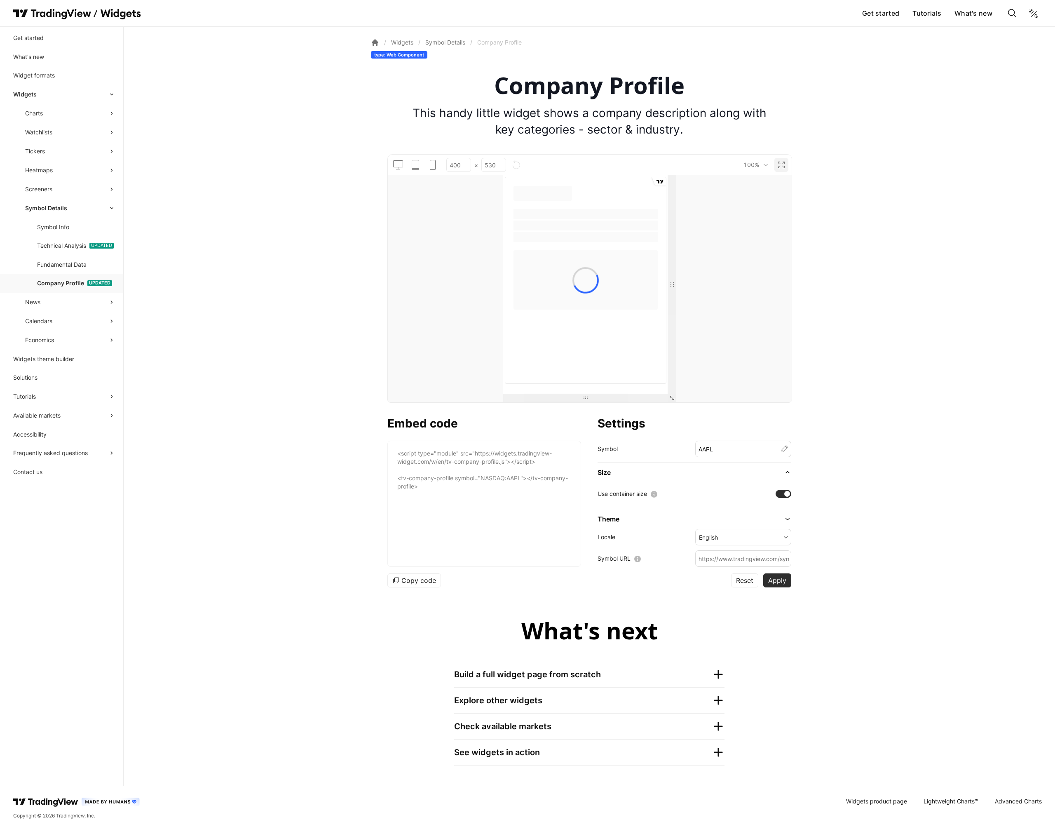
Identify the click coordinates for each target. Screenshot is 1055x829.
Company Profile (60, 283)
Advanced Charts (1018, 801)
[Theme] (1033, 13)
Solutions (25, 377)
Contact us (27, 471)
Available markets (37, 415)
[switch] (783, 494)
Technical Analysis (61, 245)
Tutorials (926, 13)
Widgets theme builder (43, 358)
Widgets (25, 94)
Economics (39, 339)
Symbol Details (46, 207)
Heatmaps (39, 170)
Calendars (38, 320)
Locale (606, 536)
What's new (973, 13)
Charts (34, 113)
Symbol (608, 448)
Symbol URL (614, 558)
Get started (880, 13)
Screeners (38, 189)
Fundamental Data (62, 264)
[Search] (1012, 13)
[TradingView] (52, 13)
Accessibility (30, 434)
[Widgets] (120, 14)
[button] (694, 472)
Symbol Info (53, 226)
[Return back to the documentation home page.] (375, 42)
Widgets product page (876, 801)
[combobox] (755, 165)
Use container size (622, 493)
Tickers (35, 151)
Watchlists (38, 132)
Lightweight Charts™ (951, 801)
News (32, 301)
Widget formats (34, 75)
